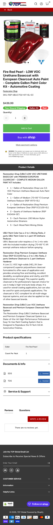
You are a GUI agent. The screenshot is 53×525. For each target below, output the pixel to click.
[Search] (36, 4)
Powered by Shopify (35, 512)
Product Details (27, 167)
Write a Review (38, 419)
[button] (36, 4)
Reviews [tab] (9, 410)
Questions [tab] (24, 410)
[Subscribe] (47, 463)
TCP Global (21, 512)
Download (45, 373)
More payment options (26, 144)
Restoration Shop (10, 91)
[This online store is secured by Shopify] (8, 504)
